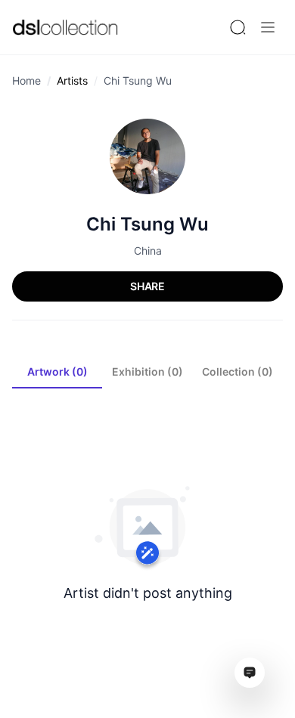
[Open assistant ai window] (249, 673)
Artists (72, 80)
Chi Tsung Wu (138, 80)
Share (147, 286)
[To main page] (65, 26)
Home (26, 80)
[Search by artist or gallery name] (237, 27)
